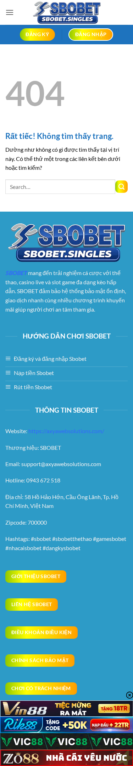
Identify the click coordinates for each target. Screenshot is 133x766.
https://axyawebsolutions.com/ (66, 430)
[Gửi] (121, 186)
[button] (9, 12)
